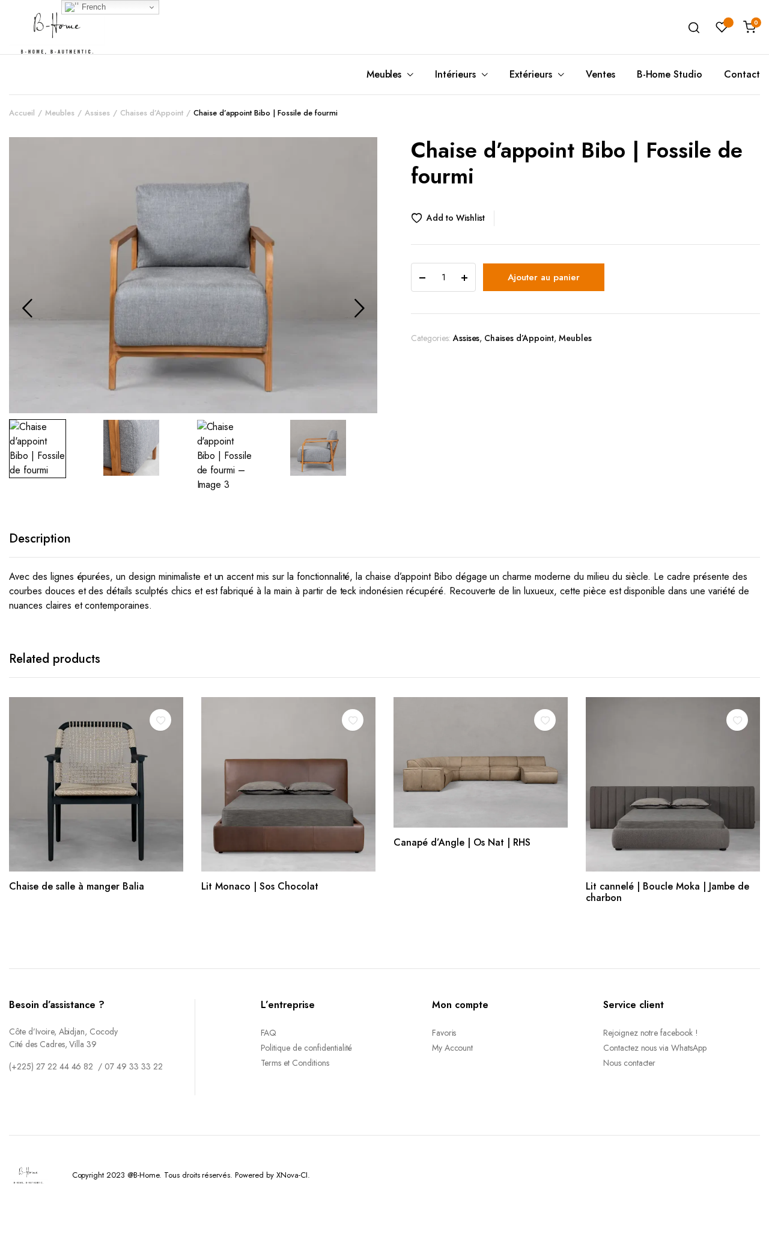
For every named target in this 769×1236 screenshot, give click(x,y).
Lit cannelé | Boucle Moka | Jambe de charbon (667, 892)
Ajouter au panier (544, 277)
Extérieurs (530, 74)
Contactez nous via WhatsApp (655, 1048)
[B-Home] (57, 27)
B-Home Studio (670, 74)
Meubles (384, 74)
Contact (742, 74)
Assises (98, 112)
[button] (452, 218)
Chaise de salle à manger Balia (76, 886)
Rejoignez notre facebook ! (650, 1033)
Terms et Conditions (295, 1063)
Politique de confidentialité (306, 1048)
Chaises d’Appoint (151, 112)
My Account (452, 1048)
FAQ (269, 1033)
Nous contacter (629, 1063)
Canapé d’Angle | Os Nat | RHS (462, 842)
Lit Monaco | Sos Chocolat (259, 886)
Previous (27, 308)
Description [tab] (40, 538)
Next (359, 308)
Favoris (444, 1033)
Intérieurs (455, 74)
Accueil (22, 112)
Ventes (600, 74)
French (92, 6)
